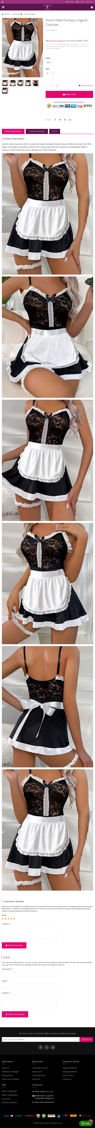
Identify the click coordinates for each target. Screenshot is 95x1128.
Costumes (16, 14)
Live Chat (81, 2)
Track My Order (38, 1075)
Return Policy (68, 1075)
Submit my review (15, 945)
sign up (61, 40)
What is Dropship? (9, 1091)
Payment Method (70, 1068)
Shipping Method (70, 1071)
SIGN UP (87, 1039)
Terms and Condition (10, 1079)
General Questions (9, 1102)
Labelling (71, 2)
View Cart (36, 1079)
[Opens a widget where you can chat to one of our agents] (86, 1124)
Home (7, 14)
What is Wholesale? (10, 1095)
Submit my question (15, 1014)
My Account (37, 1071)
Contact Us (67, 1079)
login (53, 40)
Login (7, 965)
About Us (5, 1068)
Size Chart (6, 1099)
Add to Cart (70, 94)
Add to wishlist (86, 85)
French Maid (30, 14)
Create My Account (40, 1068)
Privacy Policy (7, 1075)
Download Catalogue (10, 1071)
